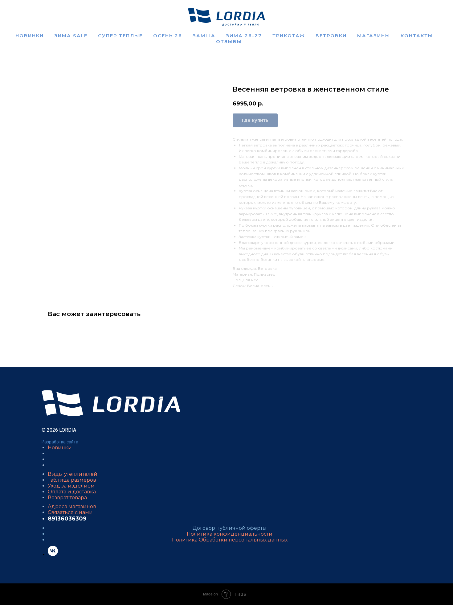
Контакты (417, 36)
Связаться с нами (70, 512)
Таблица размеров (72, 480)
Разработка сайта (60, 441)
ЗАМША (204, 36)
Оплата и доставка (72, 492)
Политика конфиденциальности (229, 534)
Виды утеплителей (72, 474)
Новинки (29, 36)
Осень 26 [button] (167, 36)
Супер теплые (120, 36)
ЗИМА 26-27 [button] (244, 36)
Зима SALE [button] (71, 36)
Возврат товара (67, 497)
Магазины (373, 36)
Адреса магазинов (72, 506)
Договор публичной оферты (230, 528)
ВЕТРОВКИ (331, 36)
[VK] (53, 554)
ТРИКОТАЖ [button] (288, 36)
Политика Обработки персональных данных (230, 540)
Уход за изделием (71, 486)
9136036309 (69, 518)
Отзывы (229, 41)
